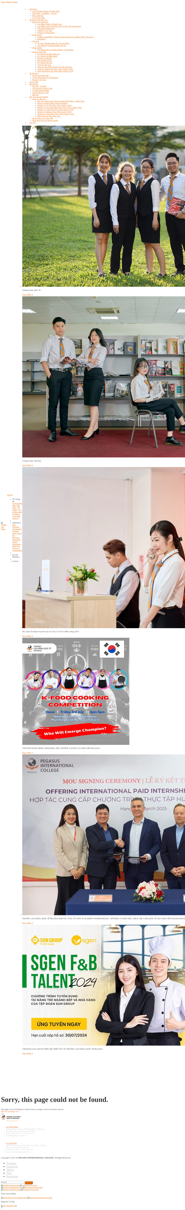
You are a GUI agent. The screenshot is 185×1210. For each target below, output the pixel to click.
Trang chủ (5, 1080)
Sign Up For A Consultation (17, 548)
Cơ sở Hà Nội (11, 1143)
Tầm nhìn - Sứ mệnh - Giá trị (16, 509)
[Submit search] (29, 1182)
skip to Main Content (9, 2)
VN (11, 495)
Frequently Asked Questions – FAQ (17, 543)
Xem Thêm (27, 295)
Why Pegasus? (16, 526)
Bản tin (17, 514)
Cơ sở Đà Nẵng (12, 1127)
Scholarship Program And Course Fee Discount (17, 533)
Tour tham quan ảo (16, 517)
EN (8, 495)
